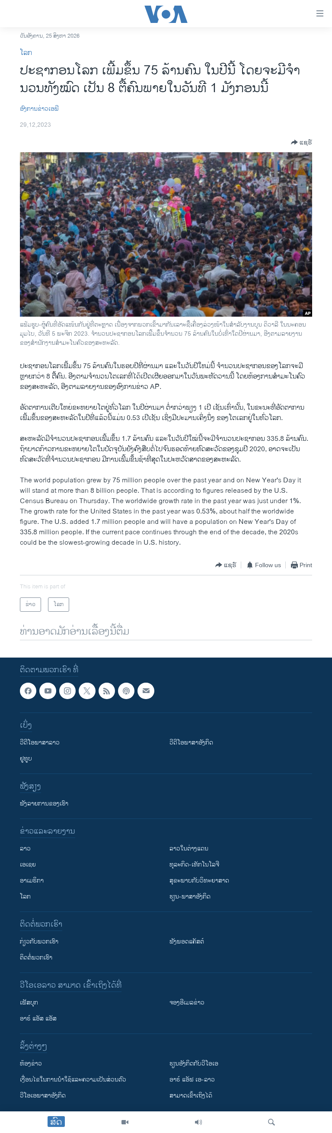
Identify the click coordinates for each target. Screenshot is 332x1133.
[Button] (301, 142)
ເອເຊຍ (28, 865)
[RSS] (107, 691)
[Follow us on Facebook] (28, 691)
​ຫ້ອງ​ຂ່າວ (31, 1064)
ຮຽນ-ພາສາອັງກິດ (190, 897)
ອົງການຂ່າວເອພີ (39, 109)
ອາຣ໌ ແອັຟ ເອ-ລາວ (192, 1080)
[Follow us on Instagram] (67, 691)
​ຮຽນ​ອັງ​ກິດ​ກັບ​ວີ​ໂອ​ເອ (193, 1064)
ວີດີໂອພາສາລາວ (40, 743)
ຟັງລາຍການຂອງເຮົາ (44, 804)
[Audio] (198, 1122)
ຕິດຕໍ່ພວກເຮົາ (36, 958)
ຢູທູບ (26, 759)
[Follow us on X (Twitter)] (87, 691)
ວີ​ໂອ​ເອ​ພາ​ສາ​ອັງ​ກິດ (43, 1096)
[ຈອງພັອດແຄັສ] (145, 691)
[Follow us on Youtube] (47, 691)
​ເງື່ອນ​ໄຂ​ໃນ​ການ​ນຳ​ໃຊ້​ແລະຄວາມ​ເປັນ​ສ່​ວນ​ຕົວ (73, 1080)
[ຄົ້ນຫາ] (271, 1122)
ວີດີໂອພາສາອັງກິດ (191, 743)
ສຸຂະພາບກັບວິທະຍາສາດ (199, 881)
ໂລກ (26, 53)
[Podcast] (126, 691)
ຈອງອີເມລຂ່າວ (186, 1003)
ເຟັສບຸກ (29, 1003)
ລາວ (25, 849)
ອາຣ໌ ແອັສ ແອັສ (38, 1019)
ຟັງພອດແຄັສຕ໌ (186, 942)
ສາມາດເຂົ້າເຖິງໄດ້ (190, 1096)
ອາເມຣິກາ (32, 881)
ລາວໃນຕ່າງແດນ (188, 849)
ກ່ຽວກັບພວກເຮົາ (39, 942)
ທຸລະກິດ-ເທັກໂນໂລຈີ (194, 865)
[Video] (125, 1122)
